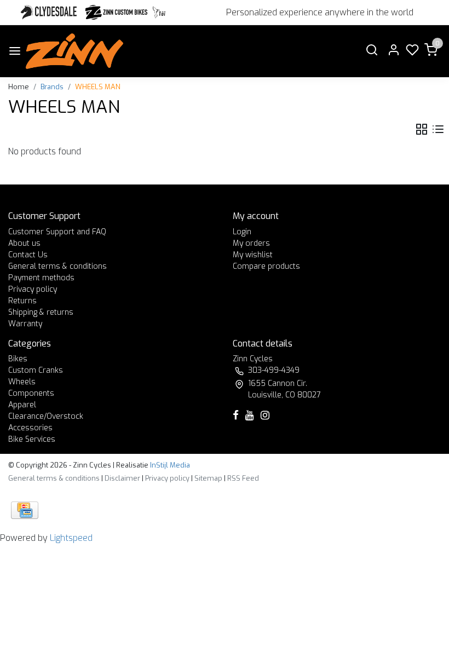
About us (24, 243)
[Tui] (159, 12)
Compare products (266, 266)
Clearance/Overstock (45, 416)
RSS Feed (243, 478)
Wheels (22, 382)
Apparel (22, 405)
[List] (438, 129)
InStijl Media (169, 465)
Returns (22, 301)
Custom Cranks (35, 370)
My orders (251, 243)
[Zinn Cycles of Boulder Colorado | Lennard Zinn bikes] (74, 51)
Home (18, 86)
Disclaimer (122, 478)
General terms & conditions (57, 266)
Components (31, 393)
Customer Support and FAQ (57, 232)
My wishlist (253, 255)
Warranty (25, 324)
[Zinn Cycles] (116, 12)
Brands (52, 86)
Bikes (17, 359)
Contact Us (28, 255)
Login (242, 232)
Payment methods (41, 278)
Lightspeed (71, 538)
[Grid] (422, 129)
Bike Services (31, 439)
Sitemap (208, 478)
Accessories (30, 428)
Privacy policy (32, 289)
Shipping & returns (40, 312)
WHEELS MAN (97, 86)
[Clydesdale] (49, 12)
